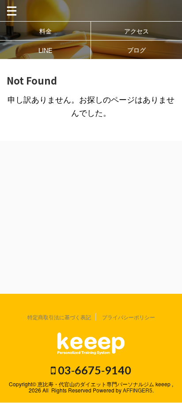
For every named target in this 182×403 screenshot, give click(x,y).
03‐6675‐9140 (93, 370)
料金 (45, 30)
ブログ (136, 49)
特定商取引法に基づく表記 (59, 317)
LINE (45, 50)
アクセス (136, 30)
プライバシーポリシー (128, 317)
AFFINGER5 (137, 390)
